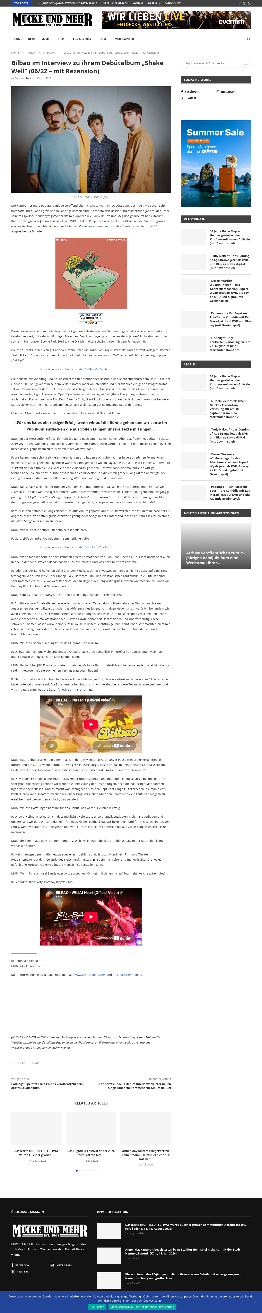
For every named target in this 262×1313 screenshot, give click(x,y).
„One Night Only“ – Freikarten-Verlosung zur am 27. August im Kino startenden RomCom (230, 344)
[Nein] (255, 1302)
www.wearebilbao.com (90, 975)
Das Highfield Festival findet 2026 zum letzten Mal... (91, 1153)
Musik (46, 39)
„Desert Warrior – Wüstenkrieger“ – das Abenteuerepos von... (84, 3)
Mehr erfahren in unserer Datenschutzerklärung (142, 1306)
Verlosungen (124, 39)
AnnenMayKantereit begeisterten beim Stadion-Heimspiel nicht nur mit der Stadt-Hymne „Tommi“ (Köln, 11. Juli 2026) (183, 1252)
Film (61, 39)
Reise (103, 39)
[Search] (249, 39)
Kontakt (138, 3)
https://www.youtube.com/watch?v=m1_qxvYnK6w (74, 547)
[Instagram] (244, 3)
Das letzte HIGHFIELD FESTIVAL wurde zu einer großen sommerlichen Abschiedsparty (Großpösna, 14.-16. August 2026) (185, 1227)
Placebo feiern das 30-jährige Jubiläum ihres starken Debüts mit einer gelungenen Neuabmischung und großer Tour (183, 1276)
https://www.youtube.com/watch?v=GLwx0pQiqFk (73, 369)
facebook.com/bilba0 (127, 975)
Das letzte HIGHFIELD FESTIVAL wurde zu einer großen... (36, 1153)
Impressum (153, 3)
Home (18, 39)
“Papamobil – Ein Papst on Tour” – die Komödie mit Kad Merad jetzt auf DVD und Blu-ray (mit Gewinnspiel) (230, 319)
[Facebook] (240, 3)
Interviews (49, 52)
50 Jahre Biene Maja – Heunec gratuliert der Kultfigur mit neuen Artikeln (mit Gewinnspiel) (230, 237)
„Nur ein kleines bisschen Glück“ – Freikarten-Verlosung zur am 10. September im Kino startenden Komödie (228, 409)
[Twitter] (249, 3)
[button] (34, 3)
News (31, 39)
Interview (19, 1062)
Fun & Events (82, 39)
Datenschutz (173, 3)
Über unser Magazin (116, 3)
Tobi (28, 78)
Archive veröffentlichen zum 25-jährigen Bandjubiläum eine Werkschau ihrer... (215, 557)
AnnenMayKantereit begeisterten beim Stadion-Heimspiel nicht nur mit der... (145, 1155)
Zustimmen (97, 1306)
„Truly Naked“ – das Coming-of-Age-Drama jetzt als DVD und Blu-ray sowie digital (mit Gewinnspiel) (230, 262)
